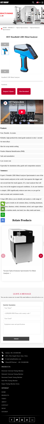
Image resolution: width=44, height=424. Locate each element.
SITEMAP (5, 411)
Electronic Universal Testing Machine (12, 371)
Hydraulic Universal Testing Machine (12, 374)
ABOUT (4, 402)
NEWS (4, 408)
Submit (16, 339)
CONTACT (5, 405)
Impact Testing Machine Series (10, 384)
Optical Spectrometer (22, 27)
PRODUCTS (5, 395)
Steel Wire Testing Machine (9, 380)
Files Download (24, 91)
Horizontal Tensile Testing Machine (12, 377)
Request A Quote (8, 91)
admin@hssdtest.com (37, 297)
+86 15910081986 (23, 362)
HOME (5, 27)
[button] (41, 256)
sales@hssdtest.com (15, 359)
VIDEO (4, 398)
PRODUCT (11, 27)
